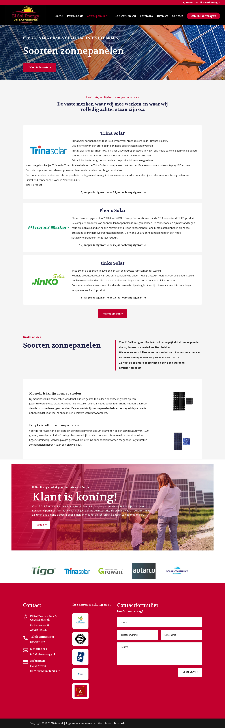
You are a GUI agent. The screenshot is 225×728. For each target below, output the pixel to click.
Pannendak (75, 16)
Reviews (162, 16)
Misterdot (57, 723)
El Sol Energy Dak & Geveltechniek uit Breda (70, 37)
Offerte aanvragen (203, 16)
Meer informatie (38, 67)
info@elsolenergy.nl (42, 654)
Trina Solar (112, 133)
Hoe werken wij (125, 16)
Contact (177, 16)
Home (59, 16)
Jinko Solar (112, 263)
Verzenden (189, 672)
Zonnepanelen (97, 16)
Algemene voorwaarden (81, 723)
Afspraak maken (112, 313)
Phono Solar (112, 210)
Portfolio (146, 16)
